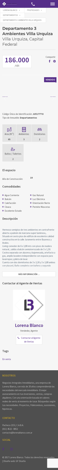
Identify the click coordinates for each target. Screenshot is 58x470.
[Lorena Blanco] (9, 4)
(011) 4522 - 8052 (10, 428)
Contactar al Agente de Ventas (30, 339)
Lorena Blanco (29, 325)
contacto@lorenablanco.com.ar (17, 432)
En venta (6, 359)
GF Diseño (21, 461)
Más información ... (29, 274)
